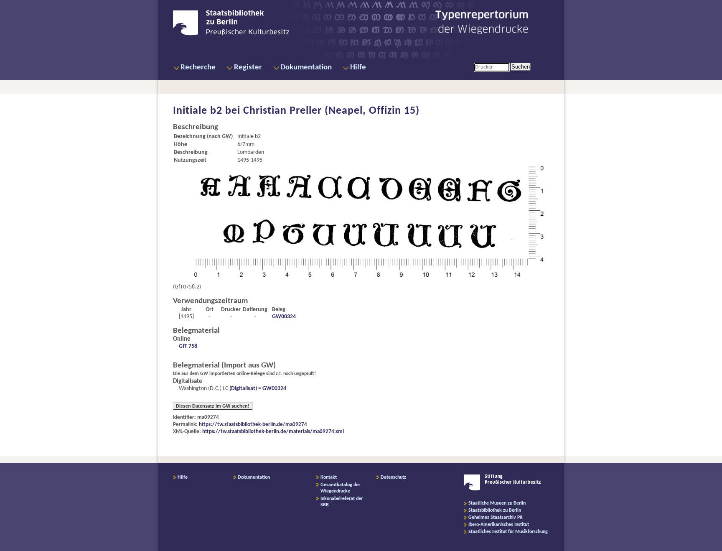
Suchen (520, 67)
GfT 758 (188, 346)
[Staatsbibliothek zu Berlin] (231, 34)
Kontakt (328, 477)
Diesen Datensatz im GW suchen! (212, 405)
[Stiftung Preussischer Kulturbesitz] (502, 489)
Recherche (198, 67)
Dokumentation (306, 67)
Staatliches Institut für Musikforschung (508, 531)
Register (248, 67)
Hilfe (358, 67)
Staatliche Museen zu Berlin (497, 503)
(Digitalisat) (242, 388)
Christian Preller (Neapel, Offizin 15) (331, 111)
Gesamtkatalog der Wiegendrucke (340, 488)
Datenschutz (393, 477)
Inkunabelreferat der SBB (341, 502)
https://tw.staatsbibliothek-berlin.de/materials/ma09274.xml (273, 431)
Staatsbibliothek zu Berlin (494, 510)
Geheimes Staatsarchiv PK (495, 517)
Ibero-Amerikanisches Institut (498, 524)
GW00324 (284, 317)
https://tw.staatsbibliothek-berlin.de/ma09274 (253, 424)
